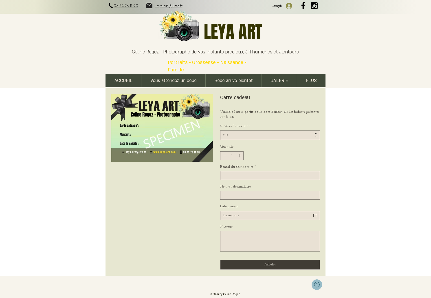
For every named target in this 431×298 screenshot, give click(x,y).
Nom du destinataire (235, 186)
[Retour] (317, 284)
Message (226, 226)
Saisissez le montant (235, 126)
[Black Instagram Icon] (314, 5)
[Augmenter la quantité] (240, 156)
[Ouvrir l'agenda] (315, 215)
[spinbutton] (232, 156)
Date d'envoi (229, 206)
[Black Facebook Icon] (303, 5)
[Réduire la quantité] (224, 156)
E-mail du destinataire (238, 167)
